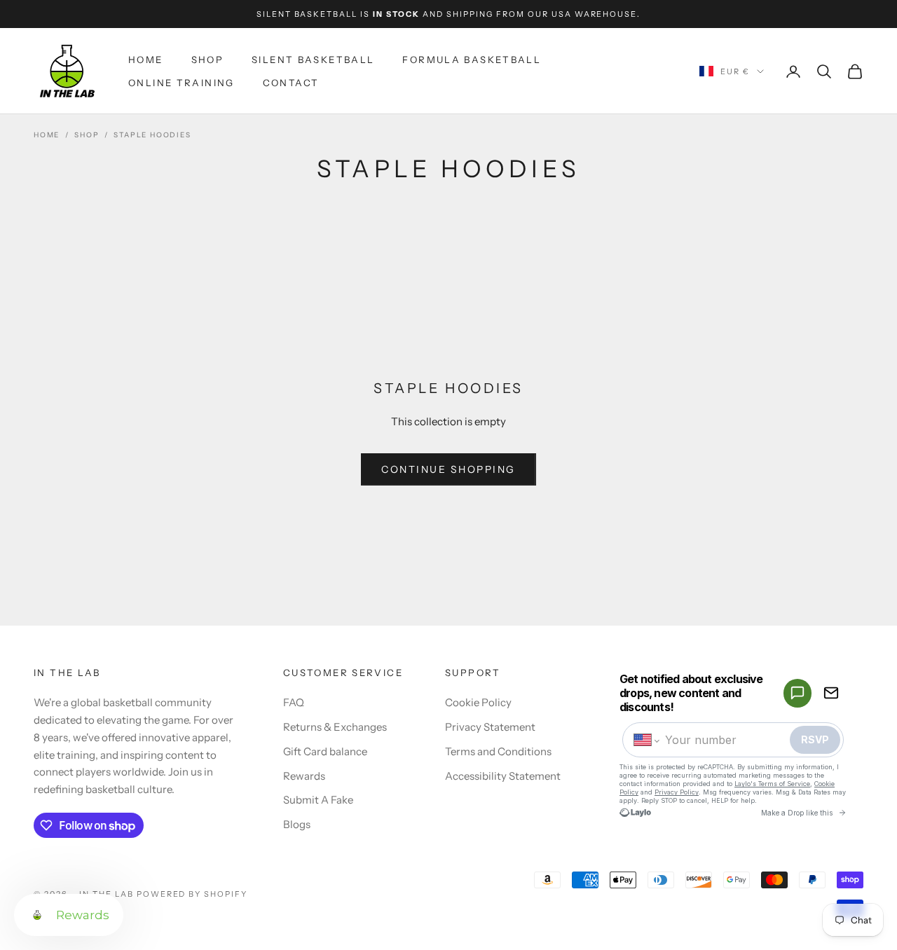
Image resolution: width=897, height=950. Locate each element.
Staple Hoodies (152, 134)
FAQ (293, 702)
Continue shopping (448, 469)
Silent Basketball (313, 59)
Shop (207, 59)
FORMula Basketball (471, 59)
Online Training (181, 82)
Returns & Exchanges (335, 727)
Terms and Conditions (498, 751)
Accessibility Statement (503, 776)
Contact (291, 82)
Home (145, 59)
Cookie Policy (478, 702)
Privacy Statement (490, 727)
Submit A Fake (318, 799)
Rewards (304, 776)
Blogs (296, 824)
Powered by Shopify (192, 894)
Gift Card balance (325, 751)
